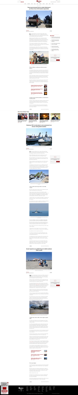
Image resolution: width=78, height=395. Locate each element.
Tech (38, 390)
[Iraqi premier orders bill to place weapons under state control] (55, 116)
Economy (39, 387)
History (46, 387)
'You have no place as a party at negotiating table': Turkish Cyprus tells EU (37, 355)
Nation (18, 122)
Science (42, 391)
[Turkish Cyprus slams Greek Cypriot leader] (45, 351)
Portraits (46, 390)
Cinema (46, 388)
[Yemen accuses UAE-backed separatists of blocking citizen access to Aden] (45, 89)
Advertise (38, 393)
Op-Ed (53, 388)
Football (50, 387)
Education (43, 387)
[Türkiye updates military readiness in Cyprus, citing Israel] (45, 358)
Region (31, 90)
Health (42, 388)
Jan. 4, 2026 (31, 341)
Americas (35, 388)
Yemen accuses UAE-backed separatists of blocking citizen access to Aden (37, 89)
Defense (27, 388)
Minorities (27, 390)
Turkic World (31, 388)
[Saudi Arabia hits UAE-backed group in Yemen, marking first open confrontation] (45, 93)
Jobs (34, 393)
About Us (28, 393)
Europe (30, 387)
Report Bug (42, 393)
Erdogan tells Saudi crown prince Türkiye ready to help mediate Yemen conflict (37, 85)
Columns (54, 387)
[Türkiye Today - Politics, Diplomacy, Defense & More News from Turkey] (39, 1)
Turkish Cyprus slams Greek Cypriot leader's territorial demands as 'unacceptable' (36, 351)
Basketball (50, 388)
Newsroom (28, 30)
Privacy (36, 393)
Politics (27, 387)
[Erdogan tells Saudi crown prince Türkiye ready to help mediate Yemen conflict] (45, 86)
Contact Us (33, 393)
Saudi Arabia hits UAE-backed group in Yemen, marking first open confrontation (37, 93)
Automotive (39, 391)
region (22, 1)
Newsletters (30, 393)
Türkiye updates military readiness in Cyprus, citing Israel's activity (36, 358)
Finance (38, 388)
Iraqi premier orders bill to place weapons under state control (55, 120)
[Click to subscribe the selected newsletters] (58, 60)
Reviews (46, 391)
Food (42, 390)
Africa (34, 387)
